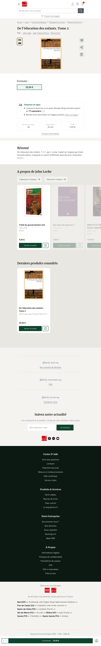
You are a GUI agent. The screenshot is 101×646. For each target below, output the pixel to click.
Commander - (50, 641)
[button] (50, 153)
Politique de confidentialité (50, 557)
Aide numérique (50, 476)
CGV (50, 565)
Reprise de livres (50, 499)
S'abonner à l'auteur (28, 179)
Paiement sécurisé (50, 468)
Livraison (50, 463)
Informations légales (50, 552)
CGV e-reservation (50, 569)
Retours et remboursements (50, 472)
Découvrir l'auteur (55, 179)
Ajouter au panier (30, 245)
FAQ (50, 384)
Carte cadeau (50, 494)
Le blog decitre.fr (50, 507)
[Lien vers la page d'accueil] (24, 4)
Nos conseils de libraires (50, 367)
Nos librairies (50, 526)
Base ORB (50, 538)
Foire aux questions (50, 459)
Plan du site (50, 573)
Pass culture (50, 503)
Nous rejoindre (50, 530)
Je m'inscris (65, 427)
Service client (50, 480)
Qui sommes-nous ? (50, 521)
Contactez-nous (50, 402)
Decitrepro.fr (50, 534)
